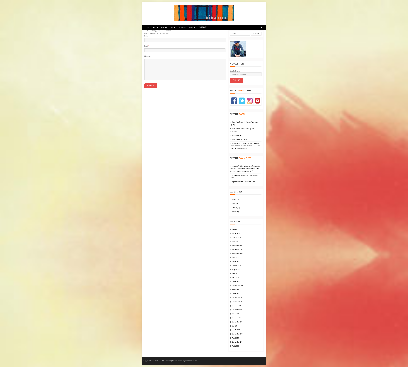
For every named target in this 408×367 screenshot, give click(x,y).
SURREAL (192, 27)
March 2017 (236, 294)
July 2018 (235, 274)
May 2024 (235, 241)
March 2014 (236, 330)
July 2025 (235, 229)
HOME (147, 27)
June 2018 (235, 278)
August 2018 (236, 269)
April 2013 (235, 338)
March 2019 (236, 262)
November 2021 (237, 249)
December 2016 (237, 298)
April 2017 (235, 290)
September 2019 (237, 253)
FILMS (173, 27)
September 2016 (237, 310)
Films (233, 203)
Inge (233, 182)
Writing (234, 212)
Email (146, 46)
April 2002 (235, 346)
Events (234, 199)
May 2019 (235, 257)
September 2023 (237, 245)
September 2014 (237, 322)
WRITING (164, 27)
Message (148, 56)
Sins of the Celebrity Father (246, 182)
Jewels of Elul (237, 135)
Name (146, 36)
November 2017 (237, 286)
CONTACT (202, 27)
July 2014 (235, 326)
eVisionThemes (192, 361)
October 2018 (236, 266)
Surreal (234, 208)
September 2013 (237, 334)
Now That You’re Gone (239, 139)
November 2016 (237, 302)
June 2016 (235, 314)
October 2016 (236, 306)
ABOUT (155, 27)
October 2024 (236, 237)
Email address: (235, 71)
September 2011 (237, 342)
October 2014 (236, 318)
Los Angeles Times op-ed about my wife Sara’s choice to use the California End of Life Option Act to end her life (245, 145)
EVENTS (182, 27)
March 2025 (236, 233)
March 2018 (236, 282)
